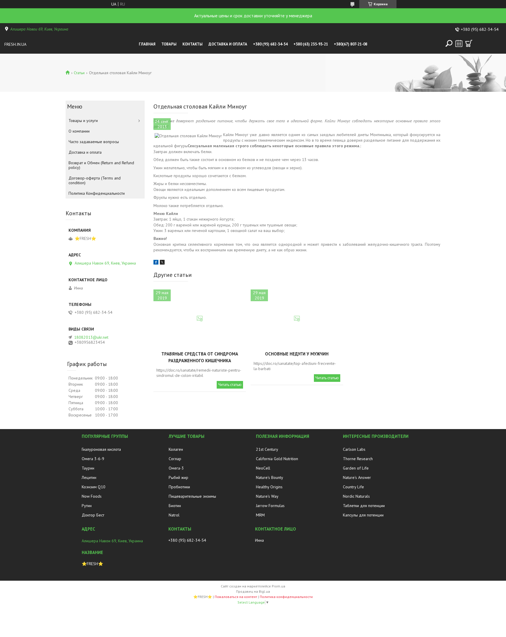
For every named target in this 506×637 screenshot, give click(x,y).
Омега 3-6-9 (93, 458)
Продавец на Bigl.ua (253, 591)
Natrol (174, 515)
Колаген (176, 449)
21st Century (267, 449)
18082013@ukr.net (91, 337)
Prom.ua (278, 586)
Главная (147, 44)
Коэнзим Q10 (93, 486)
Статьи (79, 72)
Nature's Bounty (269, 477)
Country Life (353, 486)
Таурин (88, 468)
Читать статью (230, 384)
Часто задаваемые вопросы (94, 141)
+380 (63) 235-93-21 (310, 44)
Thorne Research (358, 458)
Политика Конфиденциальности (97, 193)
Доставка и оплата (227, 44)
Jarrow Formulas (270, 505)
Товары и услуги (83, 120)
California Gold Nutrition (277, 458)
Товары (169, 44)
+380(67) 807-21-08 (350, 44)
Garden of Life (356, 468)
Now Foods (92, 496)
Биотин (175, 505)
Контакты (192, 44)
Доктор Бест (93, 515)
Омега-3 (176, 468)
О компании (79, 131)
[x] (162, 263)
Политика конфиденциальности (286, 596)
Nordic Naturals (356, 496)
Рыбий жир (178, 477)
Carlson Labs (354, 449)
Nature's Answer (357, 477)
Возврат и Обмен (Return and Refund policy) (101, 165)
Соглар (175, 458)
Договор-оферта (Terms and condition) (95, 180)
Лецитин (89, 477)
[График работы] (458, 43)
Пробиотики (179, 486)
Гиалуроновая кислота (101, 449)
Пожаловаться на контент (236, 596)
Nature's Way (267, 496)
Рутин (87, 505)
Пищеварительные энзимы (192, 496)
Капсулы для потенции (363, 515)
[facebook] (155, 263)
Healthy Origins (269, 486)
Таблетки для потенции (364, 505)
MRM (260, 515)
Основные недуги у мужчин (297, 354)
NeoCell (263, 468)
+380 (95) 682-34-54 (270, 44)
